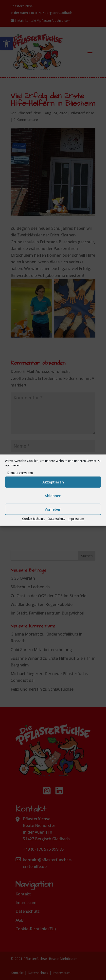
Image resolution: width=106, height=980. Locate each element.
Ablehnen (53, 495)
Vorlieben (53, 509)
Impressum (76, 519)
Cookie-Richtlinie (33, 519)
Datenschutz (56, 519)
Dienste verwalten (20, 472)
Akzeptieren (53, 481)
